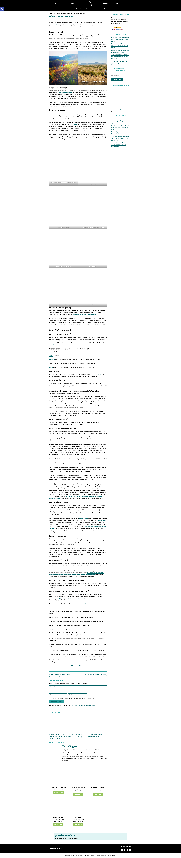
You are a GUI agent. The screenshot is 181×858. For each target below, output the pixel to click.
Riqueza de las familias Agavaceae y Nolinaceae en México (66, 666)
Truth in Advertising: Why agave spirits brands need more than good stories (120, 56)
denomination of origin (65, 92)
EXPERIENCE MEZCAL (55, 846)
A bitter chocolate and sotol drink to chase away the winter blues (58, 736)
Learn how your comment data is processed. (83, 705)
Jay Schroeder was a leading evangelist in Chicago (72, 598)
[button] (2, 9)
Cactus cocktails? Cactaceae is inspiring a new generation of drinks (120, 45)
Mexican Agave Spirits (59, 13)
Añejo (51, 367)
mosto (75, 124)
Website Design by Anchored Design (105, 855)
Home (50, 13)
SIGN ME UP (117, 80)
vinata (51, 115)
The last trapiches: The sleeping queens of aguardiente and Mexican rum (120, 63)
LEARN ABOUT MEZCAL (55, 848)
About (51, 851)
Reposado (52, 359)
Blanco (51, 355)
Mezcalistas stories (81, 604)
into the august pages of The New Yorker (84, 314)
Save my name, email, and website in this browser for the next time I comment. (73, 698)
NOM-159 (98, 374)
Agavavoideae (83, 518)
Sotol (68, 13)
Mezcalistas (79, 855)
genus (54, 24)
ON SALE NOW (58, 824)
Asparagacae (102, 520)
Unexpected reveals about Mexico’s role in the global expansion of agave (121, 39)
